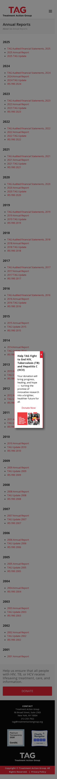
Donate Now (29, 407)
